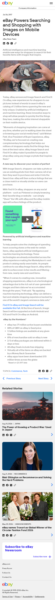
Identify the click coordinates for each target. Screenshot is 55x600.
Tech (25, 371)
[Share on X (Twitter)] (11, 43)
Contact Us (6, 577)
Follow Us (6, 573)
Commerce (16, 371)
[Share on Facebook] (8, 43)
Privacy (18, 596)
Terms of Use (7, 596)
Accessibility (28, 596)
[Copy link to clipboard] (15, 43)
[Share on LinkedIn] (4, 43)
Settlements (39, 596)
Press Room (7, 568)
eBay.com (6, 564)
